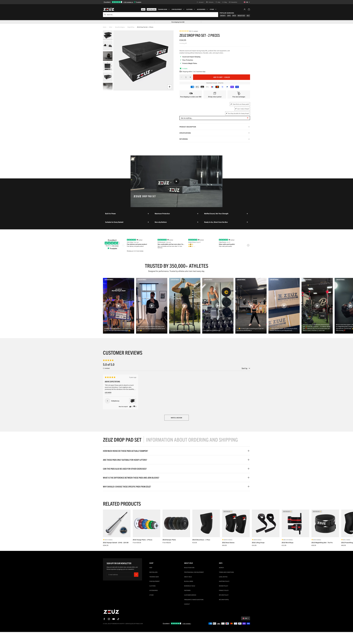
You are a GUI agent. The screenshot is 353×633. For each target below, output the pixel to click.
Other (110, 27)
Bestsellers (152, 9)
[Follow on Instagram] (109, 619)
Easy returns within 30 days (178, 22)
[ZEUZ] (111, 612)
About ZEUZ (188, 576)
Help (219, 2)
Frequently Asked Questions (193, 599)
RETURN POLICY (224, 595)
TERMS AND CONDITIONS (226, 572)
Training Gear (154, 576)
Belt (248, 15)
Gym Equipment (154, 581)
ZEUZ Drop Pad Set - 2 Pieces (145, 27)
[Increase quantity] (190, 77)
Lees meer (108, 392)
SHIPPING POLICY (224, 581)
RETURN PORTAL (224, 599)
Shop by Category (120, 27)
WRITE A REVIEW (176, 418)
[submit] (136, 574)
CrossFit (222, 15)
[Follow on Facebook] (104, 619)
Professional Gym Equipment (194, 572)
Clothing (152, 585)
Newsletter (234, 2)
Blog (225, 2)
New (143, 9)
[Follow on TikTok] (118, 619)
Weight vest (241, 15)
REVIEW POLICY (223, 585)
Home (104, 27)
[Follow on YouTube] (113, 619)
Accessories (153, 590)
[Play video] (176, 181)
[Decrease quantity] (180, 77)
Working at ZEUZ (189, 585)
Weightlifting (130, 27)
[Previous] (155, 22)
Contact (187, 604)
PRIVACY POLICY (224, 590)
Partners (211, 2)
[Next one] (201, 22)
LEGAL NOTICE (223, 576)
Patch (234, 15)
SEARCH (221, 567)
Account (201, 2)
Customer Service (190, 595)
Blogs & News (188, 581)
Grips (229, 15)
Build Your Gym (189, 567)
